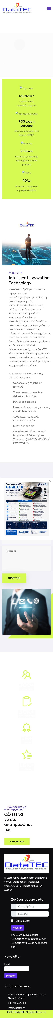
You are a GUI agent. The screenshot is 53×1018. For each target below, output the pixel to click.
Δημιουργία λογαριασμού (25, 934)
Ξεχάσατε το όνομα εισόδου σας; (28, 938)
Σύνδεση (17, 927)
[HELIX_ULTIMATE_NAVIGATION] (49, 8)
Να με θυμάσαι (22, 920)
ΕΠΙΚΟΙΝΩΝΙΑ (17, 841)
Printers (26, 151)
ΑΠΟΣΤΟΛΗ (14, 578)
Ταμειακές (26, 96)
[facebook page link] (25, 1016)
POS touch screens (26, 123)
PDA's (26, 180)
